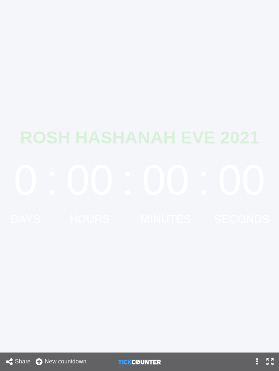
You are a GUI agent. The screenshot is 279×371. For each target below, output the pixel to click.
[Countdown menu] (257, 362)
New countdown (66, 361)
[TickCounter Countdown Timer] (139, 362)
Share (23, 361)
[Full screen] (269, 362)
